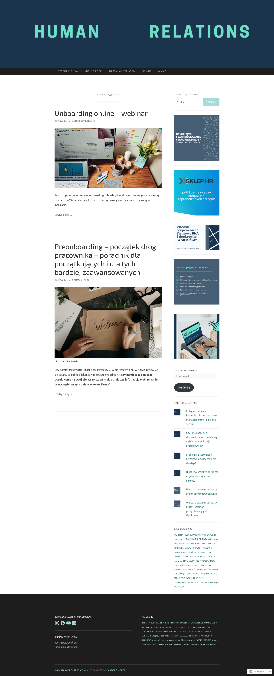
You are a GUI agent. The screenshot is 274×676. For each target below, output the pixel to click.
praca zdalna (179, 565)
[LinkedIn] (74, 623)
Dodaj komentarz (83, 121)
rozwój (215, 569)
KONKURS (196, 548)
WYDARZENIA (182, 582)
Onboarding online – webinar (101, 113)
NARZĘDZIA (188, 561)
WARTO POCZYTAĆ (200, 574)
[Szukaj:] (196, 102)
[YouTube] (68, 623)
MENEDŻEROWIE (181, 556)
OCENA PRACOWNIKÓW (205, 561)
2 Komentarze (81, 280)
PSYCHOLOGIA (205, 565)
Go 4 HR (146, 71)
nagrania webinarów (122, 71)
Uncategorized (182, 573)
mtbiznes (178, 561)
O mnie (162, 71)
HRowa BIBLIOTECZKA (205, 544)
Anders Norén (117, 670)
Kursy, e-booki (93, 71)
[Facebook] (62, 623)
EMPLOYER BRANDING (198, 539)
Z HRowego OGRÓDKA (207, 644)
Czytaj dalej (63, 214)
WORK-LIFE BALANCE (194, 578)
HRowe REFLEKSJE (182, 548)
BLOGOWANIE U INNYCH (195, 535)
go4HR (215, 539)
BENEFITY (178, 535)
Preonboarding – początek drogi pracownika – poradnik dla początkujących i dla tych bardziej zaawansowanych (106, 259)
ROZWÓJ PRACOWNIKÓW (199, 569)
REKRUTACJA (180, 569)
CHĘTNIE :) (184, 387)
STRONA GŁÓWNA (68, 71)
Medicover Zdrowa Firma (200, 552)
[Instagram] (57, 623)
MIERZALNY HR (195, 556)
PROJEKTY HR (192, 565)
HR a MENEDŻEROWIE (184, 544)
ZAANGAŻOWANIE (199, 582)
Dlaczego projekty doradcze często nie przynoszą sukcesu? (202, 476)
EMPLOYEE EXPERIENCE (180, 623)
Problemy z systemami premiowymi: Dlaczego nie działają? (201, 459)
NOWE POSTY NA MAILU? (186, 370)
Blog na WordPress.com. (70, 670)
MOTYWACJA (209, 556)
